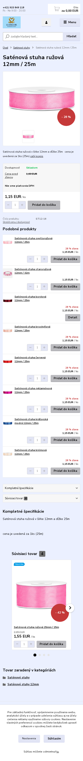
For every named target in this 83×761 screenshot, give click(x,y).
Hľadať (71, 36)
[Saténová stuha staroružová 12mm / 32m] (8, 273)
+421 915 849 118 (13, 7)
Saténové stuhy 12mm (23, 684)
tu (57, 751)
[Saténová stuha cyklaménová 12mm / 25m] (8, 392)
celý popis (36, 156)
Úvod (5, 47)
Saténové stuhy (21, 47)
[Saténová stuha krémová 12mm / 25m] (8, 454)
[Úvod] (19, 22)
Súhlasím (54, 739)
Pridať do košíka (44, 205)
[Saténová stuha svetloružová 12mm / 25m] (8, 242)
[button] (34, 655)
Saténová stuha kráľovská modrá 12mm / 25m (31, 421)
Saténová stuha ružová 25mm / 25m (36, 627)
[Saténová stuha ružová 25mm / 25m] (41, 593)
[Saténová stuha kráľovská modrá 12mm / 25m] (8, 423)
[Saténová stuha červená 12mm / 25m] (8, 362)
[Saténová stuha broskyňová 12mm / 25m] (8, 331)
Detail (72, 317)
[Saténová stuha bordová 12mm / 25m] (8, 301)
